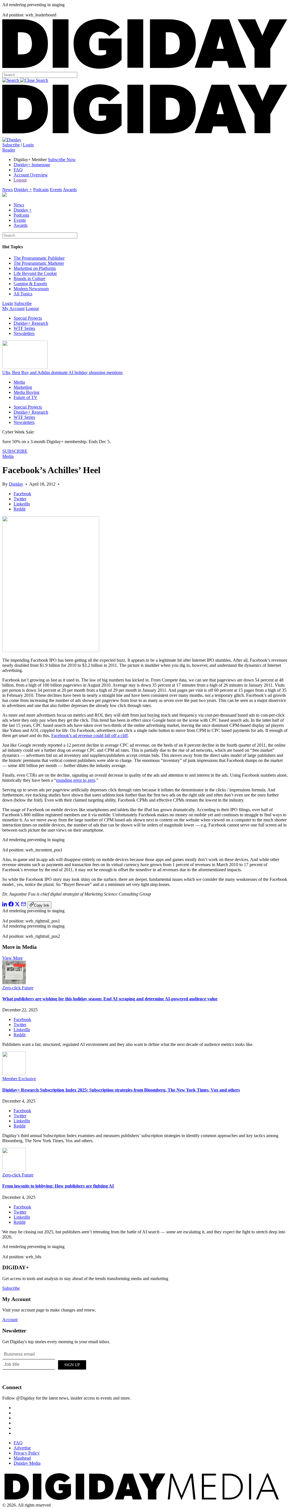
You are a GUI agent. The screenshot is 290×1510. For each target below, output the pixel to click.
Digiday (16, 484)
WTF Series (24, 328)
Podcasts (41, 189)
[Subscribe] (11, 139)
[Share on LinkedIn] (4, 905)
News (7, 189)
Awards (70, 189)
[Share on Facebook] (11, 905)
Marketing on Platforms (35, 268)
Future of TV (25, 397)
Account (10, 1319)
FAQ (18, 169)
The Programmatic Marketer (39, 263)
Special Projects (28, 318)
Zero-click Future (17, 987)
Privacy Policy (27, 1453)
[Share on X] (17, 905)
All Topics (23, 293)
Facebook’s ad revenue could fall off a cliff (89, 735)
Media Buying (26, 392)
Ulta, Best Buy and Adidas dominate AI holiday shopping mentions (62, 372)
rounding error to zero (75, 780)
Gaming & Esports (30, 283)
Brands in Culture (29, 278)
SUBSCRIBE (14, 451)
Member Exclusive (19, 1078)
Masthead (22, 1458)
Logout (20, 180)
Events (56, 189)
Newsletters (24, 333)
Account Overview (31, 174)
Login (28, 144)
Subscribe (11, 144)
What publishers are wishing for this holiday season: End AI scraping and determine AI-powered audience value (110, 998)
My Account (13, 308)
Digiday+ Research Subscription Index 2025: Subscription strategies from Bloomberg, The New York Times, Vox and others (121, 1090)
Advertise (22, 1447)
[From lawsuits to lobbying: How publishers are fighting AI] (14, 1169)
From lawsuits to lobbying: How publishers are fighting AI (58, 1186)
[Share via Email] (23, 905)
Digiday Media (27, 1463)
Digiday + (23, 189)
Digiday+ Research (31, 323)
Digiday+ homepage (32, 164)
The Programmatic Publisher (39, 258)
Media (19, 382)
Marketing (23, 387)
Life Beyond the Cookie (35, 273)
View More (12, 958)
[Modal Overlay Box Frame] (44, 1364)
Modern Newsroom (31, 288)
